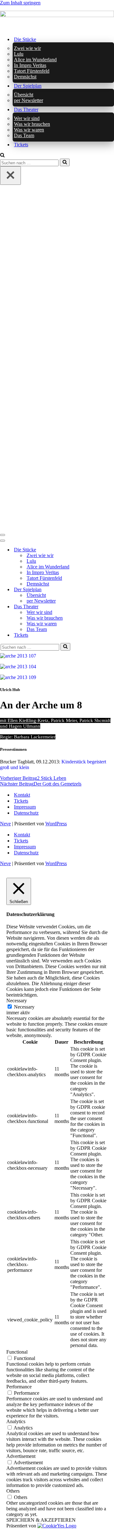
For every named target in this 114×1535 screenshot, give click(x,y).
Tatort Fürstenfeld (31, 71)
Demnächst (25, 76)
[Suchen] (2, 155)
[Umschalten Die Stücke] (111, 549)
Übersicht (23, 94)
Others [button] (13, 1491)
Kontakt (22, 795)
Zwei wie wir (27, 48)
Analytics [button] (15, 1421)
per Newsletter (28, 100)
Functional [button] (17, 1352)
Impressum (25, 807)
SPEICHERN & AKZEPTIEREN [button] (41, 1520)
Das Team (24, 135)
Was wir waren (29, 129)
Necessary (24, 1007)
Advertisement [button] (20, 1456)
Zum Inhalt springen (20, 2)
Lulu (18, 54)
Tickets (21, 144)
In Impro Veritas (30, 65)
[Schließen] (10, 175)
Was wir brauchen (32, 124)
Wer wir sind (27, 118)
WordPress (56, 823)
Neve (5, 823)
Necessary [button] (16, 1000)
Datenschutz (26, 813)
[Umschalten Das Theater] (111, 606)
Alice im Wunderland (35, 59)
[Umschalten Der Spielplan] (111, 589)
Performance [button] (19, 1386)
